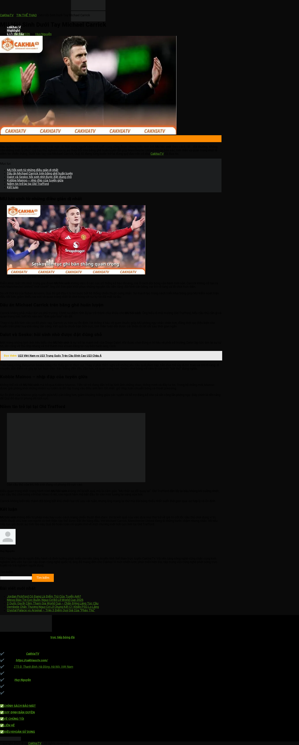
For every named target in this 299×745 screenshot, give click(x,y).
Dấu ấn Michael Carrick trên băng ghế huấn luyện (40, 173)
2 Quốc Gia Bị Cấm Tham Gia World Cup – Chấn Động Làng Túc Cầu (52, 603)
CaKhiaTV (6, 15)
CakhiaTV (157, 153)
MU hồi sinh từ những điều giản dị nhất (32, 170)
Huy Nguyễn (43, 34)
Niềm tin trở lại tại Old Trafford (28, 184)
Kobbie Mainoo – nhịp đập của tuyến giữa (35, 180)
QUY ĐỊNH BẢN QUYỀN (19, 712)
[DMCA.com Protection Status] (10, 740)
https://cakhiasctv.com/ (32, 660)
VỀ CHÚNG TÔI (14, 719)
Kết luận (12, 187)
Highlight (13, 30)
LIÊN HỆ (9, 725)
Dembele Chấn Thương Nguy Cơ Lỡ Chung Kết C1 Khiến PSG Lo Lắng (53, 607)
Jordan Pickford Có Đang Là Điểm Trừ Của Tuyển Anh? (44, 596)
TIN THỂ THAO (26, 15)
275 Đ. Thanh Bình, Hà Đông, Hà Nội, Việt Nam (43, 666)
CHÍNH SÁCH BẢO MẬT (20, 706)
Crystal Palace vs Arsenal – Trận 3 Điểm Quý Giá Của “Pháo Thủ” (51, 610)
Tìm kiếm (6, 572)
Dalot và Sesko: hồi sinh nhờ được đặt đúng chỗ (39, 177)
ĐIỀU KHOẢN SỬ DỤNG (19, 732)
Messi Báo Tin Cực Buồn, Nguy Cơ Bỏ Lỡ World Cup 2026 (45, 600)
